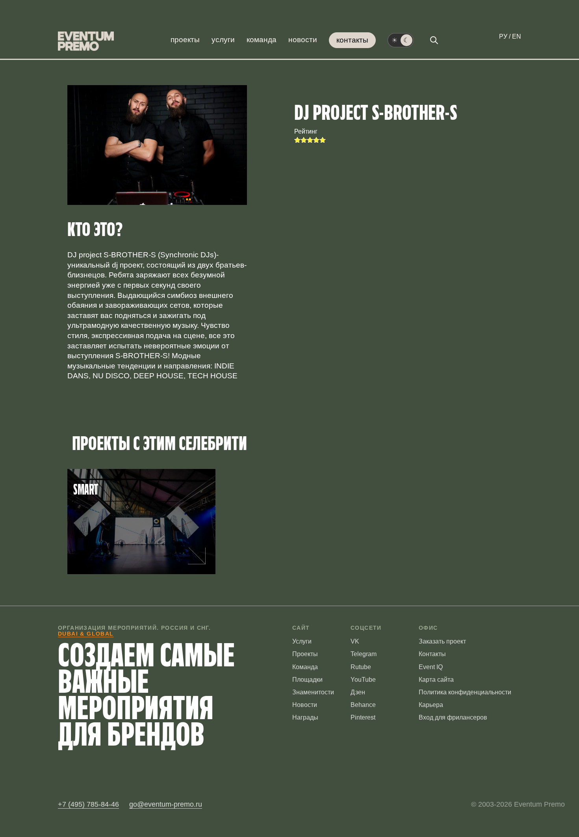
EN (516, 36)
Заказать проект (442, 641)
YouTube (363, 679)
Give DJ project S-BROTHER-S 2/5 (304, 140)
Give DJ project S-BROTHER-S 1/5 (297, 140)
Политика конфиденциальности (465, 692)
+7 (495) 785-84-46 (88, 804)
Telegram (364, 654)
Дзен (358, 692)
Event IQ (431, 667)
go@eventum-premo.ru (165, 804)
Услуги (223, 39)
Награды (305, 717)
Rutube (361, 667)
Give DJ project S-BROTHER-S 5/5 (322, 140)
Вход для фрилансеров (453, 717)
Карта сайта (436, 679)
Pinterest (363, 717)
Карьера (431, 704)
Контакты (352, 40)
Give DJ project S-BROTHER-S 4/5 (316, 140)
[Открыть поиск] (434, 40)
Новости (302, 39)
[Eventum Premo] (86, 41)
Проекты (185, 39)
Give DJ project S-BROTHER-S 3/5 (310, 140)
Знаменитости (313, 692)
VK (355, 641)
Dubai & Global (86, 634)
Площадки (307, 679)
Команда (262, 39)
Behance (363, 704)
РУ (503, 36)
